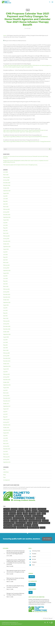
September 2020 (6, 334)
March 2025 (5, 206)
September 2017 (6, 406)
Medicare (43, 513)
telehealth (35, 523)
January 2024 (6, 238)
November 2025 (6, 185)
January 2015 (6, 459)
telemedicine (35, 525)
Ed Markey (6, 513)
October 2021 (6, 299)
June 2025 (5, 198)
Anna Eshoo (21, 509)
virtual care (42, 527)
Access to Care (7, 509)
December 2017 (6, 398)
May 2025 (5, 201)
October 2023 (6, 244)
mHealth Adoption (19, 516)
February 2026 (6, 177)
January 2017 (6, 422)
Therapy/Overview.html (45, 141)
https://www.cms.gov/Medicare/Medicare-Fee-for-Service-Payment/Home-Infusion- (21, 141)
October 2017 (6, 403)
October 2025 (6, 188)
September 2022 (6, 270)
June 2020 (5, 342)
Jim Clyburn (19, 513)
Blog (4, 469)
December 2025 (6, 182)
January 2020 (6, 355)
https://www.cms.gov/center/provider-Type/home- (14, 131)
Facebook (34, 553)
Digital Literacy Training (43, 511)
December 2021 (6, 294)
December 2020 (6, 326)
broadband (34, 509)
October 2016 (6, 427)
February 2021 (6, 321)
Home (4, 35)
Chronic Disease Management (10, 511)
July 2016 (5, 435)
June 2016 (5, 438)
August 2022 (6, 273)
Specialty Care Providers (20, 523)
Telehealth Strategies (8, 525)
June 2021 (5, 310)
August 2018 (6, 387)
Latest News (6, 472)
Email (33, 565)
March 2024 (5, 233)
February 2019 (6, 374)
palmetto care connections (18, 518)
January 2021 (6, 323)
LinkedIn (34, 556)
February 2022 (6, 289)
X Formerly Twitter (36, 550)
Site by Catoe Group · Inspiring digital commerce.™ (12, 624)
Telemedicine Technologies (33, 527)
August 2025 (6, 193)
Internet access (12, 513)
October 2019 (6, 363)
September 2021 (6, 302)
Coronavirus (28, 511)
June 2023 (5, 254)
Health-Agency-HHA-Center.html (33, 131)
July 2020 (5, 339)
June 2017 (5, 414)
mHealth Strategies (8, 518)
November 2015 (6, 448)
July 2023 (5, 251)
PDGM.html (45, 136)
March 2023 (5, 262)
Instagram (34, 562)
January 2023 (6, 267)
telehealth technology (18, 525)
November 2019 (6, 361)
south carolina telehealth (9, 523)
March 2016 (5, 443)
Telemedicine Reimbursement (10, 527)
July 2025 (5, 196)
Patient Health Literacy (30, 518)
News (28, 10)
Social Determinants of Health (35, 520)
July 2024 (5, 222)
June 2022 (5, 278)
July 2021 (5, 307)
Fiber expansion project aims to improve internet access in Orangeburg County (20, 164)
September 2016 (6, 430)
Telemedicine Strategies (22, 527)
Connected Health (20, 511)
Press (4, 477)
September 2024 (6, 217)
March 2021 (5, 318)
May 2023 (5, 257)
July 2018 (5, 390)
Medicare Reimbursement (9, 516)
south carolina (45, 520)
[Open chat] (52, 623)
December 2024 (6, 214)
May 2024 (5, 228)
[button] (52, 2)
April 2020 (5, 347)
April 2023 (5, 259)
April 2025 (5, 204)
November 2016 (6, 424)
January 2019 (6, 377)
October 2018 (6, 382)
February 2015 (6, 456)
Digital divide (34, 511)
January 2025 (6, 212)
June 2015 (5, 451)
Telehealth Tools (27, 525)
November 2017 (6, 401)
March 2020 (5, 350)
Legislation (25, 513)
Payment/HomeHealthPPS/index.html (37, 130)
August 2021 (6, 305)
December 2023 (6, 241)
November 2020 (6, 329)
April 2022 (5, 283)
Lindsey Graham (32, 513)
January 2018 (6, 395)
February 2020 (6, 353)
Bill (30, 509)
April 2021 (5, 315)
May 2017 (5, 416)
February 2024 (6, 236)
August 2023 (6, 249)
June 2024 (5, 225)
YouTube (34, 559)
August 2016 (6, 432)
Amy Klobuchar (14, 509)
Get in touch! (47, 538)
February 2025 (6, 209)
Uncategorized (6, 480)
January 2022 (6, 291)
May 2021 (5, 313)
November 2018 (6, 379)
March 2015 (5, 454)
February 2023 (6, 265)
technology (29, 523)
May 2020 (5, 345)
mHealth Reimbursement (38, 516)
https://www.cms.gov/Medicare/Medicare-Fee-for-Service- (16, 130)
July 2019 (5, 371)
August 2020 (6, 337)
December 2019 (6, 358)
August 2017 (6, 409)
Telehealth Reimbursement (44, 523)
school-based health (23, 520)
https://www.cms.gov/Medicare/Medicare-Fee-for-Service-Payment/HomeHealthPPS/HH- (23, 136)
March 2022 (5, 286)
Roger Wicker (6, 520)
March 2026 (5, 174)
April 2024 (5, 230)
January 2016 (6, 446)
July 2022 (5, 275)
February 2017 (6, 419)
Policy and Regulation (40, 518)
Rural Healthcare (14, 520)
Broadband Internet (42, 509)
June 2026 (5, 172)
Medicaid (38, 513)
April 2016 (5, 440)
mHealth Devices (27, 516)
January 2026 (6, 180)
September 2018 (6, 385)
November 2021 (6, 297)
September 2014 (6, 462)
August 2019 (6, 369)
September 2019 (6, 366)
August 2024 (6, 220)
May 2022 (5, 281)
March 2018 (5, 393)
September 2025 (6, 190)
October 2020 (6, 331)
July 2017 (5, 411)
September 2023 (6, 246)
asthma (26, 509)
